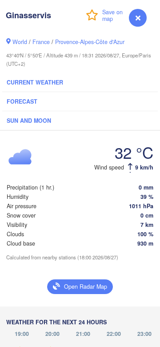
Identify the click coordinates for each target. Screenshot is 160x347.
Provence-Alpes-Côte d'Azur (89, 42)
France (41, 42)
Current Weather (35, 82)
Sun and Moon (29, 121)
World (19, 42)
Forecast (22, 101)
